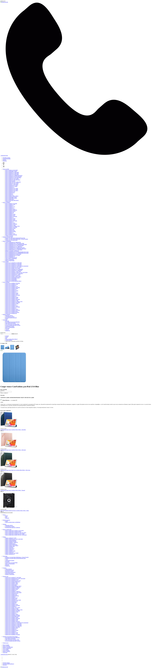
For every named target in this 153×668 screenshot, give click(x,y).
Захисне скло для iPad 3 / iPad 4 (11, 583)
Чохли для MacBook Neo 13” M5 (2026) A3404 (14, 243)
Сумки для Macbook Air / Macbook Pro (13, 242)
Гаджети (4, 567)
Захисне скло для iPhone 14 (10, 296)
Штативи (7, 320)
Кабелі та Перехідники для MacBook (12, 522)
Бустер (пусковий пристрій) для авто (12, 325)
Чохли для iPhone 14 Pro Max (11, 220)
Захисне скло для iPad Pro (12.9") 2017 (13, 580)
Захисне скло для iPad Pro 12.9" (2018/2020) (14, 269)
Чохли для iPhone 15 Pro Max (11, 216)
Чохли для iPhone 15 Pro (10, 215)
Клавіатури (7, 330)
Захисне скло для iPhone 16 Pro (11, 288)
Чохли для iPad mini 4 (9, 199)
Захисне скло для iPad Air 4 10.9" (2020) (13, 267)
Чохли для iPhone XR (9, 229)
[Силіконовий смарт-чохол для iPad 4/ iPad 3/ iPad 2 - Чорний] (8, 488)
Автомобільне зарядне (9, 316)
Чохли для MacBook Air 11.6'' (11, 257)
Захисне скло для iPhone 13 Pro (11, 305)
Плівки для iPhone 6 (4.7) (10, 543)
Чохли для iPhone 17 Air (10, 206)
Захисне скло (5, 576)
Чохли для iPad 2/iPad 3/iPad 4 (11, 339)
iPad (6, 338)
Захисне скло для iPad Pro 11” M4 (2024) (13, 264)
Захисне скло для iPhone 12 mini (11, 300)
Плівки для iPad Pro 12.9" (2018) (11, 553)
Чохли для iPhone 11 (9, 232)
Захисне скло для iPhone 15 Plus (11, 292)
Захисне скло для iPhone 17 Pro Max (12, 283)
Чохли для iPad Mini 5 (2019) (11, 198)
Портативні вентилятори (10, 572)
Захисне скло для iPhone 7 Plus (11, 582)
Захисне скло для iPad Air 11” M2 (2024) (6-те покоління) (16, 265)
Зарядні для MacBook (9, 259)
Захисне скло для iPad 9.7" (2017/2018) (13, 271)
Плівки (4, 536)
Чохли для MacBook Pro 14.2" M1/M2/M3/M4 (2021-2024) (17, 251)
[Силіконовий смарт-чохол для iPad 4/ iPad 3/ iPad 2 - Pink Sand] (8, 447)
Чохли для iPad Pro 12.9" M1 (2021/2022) (13, 176)
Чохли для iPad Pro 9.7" (10, 192)
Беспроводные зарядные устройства (12, 527)
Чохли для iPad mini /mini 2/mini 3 (12, 200)
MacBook (7, 518)
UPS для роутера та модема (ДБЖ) (12, 324)
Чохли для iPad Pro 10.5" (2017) (11, 185)
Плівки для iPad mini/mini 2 (10, 540)
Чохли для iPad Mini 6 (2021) (11, 197)
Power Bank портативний (10, 323)
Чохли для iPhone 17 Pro (10, 204)
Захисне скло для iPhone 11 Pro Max (12, 310)
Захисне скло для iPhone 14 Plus (11, 297)
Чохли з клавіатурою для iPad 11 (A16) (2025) (14, 530)
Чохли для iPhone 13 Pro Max (11, 224)
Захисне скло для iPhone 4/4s (11, 594)
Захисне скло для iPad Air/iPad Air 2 (12, 581)
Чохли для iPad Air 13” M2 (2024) (12, 174)
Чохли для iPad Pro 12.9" (10, 191)
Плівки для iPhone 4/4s (9, 546)
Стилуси (7, 329)
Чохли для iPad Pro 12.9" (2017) (11, 190)
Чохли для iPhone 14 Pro (10, 219)
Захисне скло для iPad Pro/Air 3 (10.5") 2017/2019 (15, 578)
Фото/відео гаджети (9, 571)
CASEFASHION (8, 340)
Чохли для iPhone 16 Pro (10, 208)
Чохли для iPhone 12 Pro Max (11, 227)
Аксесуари (5, 319)
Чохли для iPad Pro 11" (9, 187)
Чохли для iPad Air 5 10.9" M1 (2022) (12, 179)
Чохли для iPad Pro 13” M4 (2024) (12, 172)
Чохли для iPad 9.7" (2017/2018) (11, 184)
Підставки (7, 328)
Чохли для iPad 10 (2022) (10, 180)
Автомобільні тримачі (9, 326)
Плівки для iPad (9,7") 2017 (10, 537)
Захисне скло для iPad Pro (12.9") (12, 579)
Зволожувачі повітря (9, 573)
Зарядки (4, 524)
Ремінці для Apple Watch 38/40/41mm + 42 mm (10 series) (16, 239)
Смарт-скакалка (8, 568)
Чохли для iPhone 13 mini (10, 225)
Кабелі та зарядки (6, 314)
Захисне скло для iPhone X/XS (11, 311)
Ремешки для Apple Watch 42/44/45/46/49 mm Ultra (15, 558)
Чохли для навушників (10, 327)
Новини (4, 159)
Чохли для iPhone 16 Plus (10, 211)
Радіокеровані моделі (9, 570)
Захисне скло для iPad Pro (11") (11, 601)
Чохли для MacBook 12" (10, 256)
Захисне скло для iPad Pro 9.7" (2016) (12, 274)
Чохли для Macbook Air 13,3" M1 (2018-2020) (14, 245)
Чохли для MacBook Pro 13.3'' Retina (12, 255)
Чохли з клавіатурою (7, 529)
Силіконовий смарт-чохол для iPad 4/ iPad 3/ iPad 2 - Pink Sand (13, 449)
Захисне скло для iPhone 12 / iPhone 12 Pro (13, 301)
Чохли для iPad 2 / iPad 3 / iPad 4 (11, 196)
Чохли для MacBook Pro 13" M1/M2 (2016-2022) (15, 247)
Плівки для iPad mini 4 (9, 548)
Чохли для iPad (6, 169)
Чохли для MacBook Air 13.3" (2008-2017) (13, 246)
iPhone (6, 515)
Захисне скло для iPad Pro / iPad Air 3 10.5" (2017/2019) (16, 272)
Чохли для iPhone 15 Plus (10, 214)
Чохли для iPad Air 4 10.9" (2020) (12, 178)
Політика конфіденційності (8, 663)
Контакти (5, 160)
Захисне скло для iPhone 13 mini (11, 303)
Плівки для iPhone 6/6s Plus (10, 541)
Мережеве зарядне (9, 315)
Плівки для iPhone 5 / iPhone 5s (11, 542)
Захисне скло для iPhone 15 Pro (11, 293)
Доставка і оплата (6, 157)
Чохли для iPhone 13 (9, 221)
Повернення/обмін (6, 158)
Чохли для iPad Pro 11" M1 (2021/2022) (13, 177)
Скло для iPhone (6, 282)
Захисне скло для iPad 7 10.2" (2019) (12, 268)
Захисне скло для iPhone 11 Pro (11, 309)
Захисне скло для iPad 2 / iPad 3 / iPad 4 (13, 276)
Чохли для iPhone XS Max (10, 231)
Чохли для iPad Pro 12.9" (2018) (11, 189)
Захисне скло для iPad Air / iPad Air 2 (12, 275)
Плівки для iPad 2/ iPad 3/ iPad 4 (11, 545)
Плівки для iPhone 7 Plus (10, 550)
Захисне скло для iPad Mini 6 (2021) (12, 277)
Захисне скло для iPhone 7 (10, 596)
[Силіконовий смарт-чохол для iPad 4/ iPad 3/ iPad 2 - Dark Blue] (8, 427)
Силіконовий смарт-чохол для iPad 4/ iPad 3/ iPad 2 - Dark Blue (13, 429)
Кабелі (6, 318)
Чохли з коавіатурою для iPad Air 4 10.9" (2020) (14, 533)
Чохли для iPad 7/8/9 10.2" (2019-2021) (13, 182)
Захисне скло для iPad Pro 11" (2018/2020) (13, 270)
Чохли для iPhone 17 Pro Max (11, 203)
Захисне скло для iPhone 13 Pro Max (12, 306)
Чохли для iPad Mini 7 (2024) (11, 171)
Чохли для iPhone (6, 202)
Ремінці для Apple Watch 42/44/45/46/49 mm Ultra (15, 237)
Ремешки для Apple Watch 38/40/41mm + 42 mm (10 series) (17, 557)
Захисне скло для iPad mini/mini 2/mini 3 (13, 281)
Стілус (6, 559)
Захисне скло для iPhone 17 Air (11, 286)
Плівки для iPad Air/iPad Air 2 (11, 544)
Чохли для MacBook (7, 241)
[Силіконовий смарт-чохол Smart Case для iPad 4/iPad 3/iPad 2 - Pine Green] (8, 468)
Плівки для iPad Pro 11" (10, 554)
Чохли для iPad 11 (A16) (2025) (11, 170)
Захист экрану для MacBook (11, 258)
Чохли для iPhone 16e (9, 212)
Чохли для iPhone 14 (9, 217)
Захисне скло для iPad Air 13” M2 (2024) (13, 263)
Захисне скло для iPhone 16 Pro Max (12, 287)
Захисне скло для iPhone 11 (10, 307)
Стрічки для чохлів (9, 235)
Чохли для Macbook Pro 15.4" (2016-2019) (13, 249)
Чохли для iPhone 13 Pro (10, 222)
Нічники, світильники (9, 574)
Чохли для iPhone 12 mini (10, 228)
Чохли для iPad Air (9, 193)
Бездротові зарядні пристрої (11, 317)
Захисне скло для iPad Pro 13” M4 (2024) (13, 262)
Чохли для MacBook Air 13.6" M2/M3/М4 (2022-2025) (16, 244)
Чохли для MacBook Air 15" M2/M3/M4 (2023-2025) (15, 248)
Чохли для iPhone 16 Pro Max (11, 210)
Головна (7, 335)
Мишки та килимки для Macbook (12, 250)
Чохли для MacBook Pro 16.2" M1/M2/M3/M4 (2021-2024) (17, 253)
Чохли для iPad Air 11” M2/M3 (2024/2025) (13, 175)
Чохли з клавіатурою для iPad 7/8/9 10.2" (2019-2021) (16, 534)
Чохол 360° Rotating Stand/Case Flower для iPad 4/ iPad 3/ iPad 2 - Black (14, 510)
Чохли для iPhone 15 (9, 213)
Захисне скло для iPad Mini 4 (11, 279)
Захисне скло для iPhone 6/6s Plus (12, 595)
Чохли (6, 336)
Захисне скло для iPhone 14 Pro (11, 298)
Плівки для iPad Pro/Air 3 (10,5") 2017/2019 (14, 539)
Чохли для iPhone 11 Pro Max (11, 234)
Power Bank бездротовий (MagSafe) (12, 321)
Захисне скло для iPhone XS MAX (12, 312)
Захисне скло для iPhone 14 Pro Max (12, 299)
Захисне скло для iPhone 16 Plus (11, 290)
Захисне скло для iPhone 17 (10, 285)
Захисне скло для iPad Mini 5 (11, 278)
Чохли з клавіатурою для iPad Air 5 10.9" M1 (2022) (15, 532)
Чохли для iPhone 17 (9, 205)
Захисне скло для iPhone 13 (10, 304)
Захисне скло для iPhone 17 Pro (11, 284)
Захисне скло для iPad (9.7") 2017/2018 (13, 577)
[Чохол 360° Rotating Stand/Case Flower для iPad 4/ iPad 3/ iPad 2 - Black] (8, 508)
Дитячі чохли (8, 201)
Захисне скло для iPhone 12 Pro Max (12, 302)
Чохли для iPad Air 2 (9, 194)
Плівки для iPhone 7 (9, 549)
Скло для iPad (5, 261)
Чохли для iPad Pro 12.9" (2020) (11, 188)
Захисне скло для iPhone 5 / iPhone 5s (12, 591)
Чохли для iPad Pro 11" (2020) (11, 186)
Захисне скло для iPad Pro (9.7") (11, 593)
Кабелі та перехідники (9, 260)
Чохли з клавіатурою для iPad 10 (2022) (13, 531)
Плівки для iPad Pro (9, 547)
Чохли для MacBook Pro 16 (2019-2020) (13, 254)
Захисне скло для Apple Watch (11, 240)
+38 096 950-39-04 (4, 155)
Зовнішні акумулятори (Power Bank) (10, 636)
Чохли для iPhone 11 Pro (10, 233)
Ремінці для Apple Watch (8, 236)
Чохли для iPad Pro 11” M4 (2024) (12, 173)
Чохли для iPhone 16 (9, 207)
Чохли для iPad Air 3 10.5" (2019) (12, 183)
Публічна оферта (6, 662)
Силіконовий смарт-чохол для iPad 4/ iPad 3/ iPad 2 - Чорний (12, 490)
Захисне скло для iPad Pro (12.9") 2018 (13, 600)
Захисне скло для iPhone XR (11, 313)
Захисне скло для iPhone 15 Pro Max (12, 295)
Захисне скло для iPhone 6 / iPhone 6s (12, 587)
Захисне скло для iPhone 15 (10, 291)
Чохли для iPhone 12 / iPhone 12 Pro (12, 226)
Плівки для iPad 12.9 (9, 551)
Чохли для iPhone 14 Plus (10, 218)
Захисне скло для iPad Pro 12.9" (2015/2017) (14, 273)
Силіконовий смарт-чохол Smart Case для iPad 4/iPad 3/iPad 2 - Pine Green (15, 470)
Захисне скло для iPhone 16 (10, 289)
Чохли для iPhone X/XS (10, 230)
